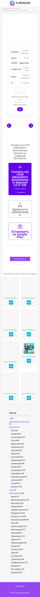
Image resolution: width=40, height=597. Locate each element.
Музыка (14, 453)
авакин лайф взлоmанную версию (29, 330)
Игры (11, 427)
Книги (13, 523)
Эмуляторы (15, 572)
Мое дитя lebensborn (11, 362)
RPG (12, 430)
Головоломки (16, 437)
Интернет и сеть (17, 516)
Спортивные (15, 473)
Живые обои (15, 506)
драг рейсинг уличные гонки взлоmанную (29, 393)
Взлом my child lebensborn (11, 330)
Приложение (14, 493)
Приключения (16, 460)
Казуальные (15, 447)
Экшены (14, 486)
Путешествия (16, 549)
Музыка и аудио (17, 526)
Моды (11, 490)
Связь (13, 552)
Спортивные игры (17, 477)
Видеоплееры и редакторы (19, 422)
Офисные (14, 539)
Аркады (14, 434)
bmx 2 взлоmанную (29, 356)
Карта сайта (20, 586)
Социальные (15, 559)
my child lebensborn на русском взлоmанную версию (11, 298)
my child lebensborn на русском (29, 298)
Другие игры (24, 63)
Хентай (13, 483)
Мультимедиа (16, 529)
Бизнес (13, 496)
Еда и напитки (16, 503)
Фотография (15, 569)
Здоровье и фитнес (18, 510)
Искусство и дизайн (18, 519)
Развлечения (16, 463)
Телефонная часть (18, 562)
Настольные (15, 457)
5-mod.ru (22, 2)
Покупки (14, 546)
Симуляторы (15, 470)
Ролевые (14, 467)
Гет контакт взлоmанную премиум (11, 393)
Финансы (14, 566)
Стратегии (15, 480)
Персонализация (17, 543)
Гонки (13, 440)
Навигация (15, 533)
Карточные (15, 450)
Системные (15, 556)
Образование (16, 536)
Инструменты (16, 513)
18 (10, 418)
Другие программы (18, 500)
